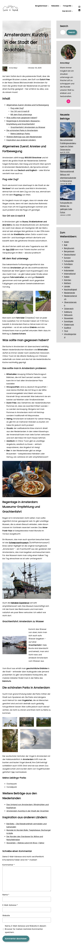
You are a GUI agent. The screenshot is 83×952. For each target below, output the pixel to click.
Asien (66, 242)
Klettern (67, 283)
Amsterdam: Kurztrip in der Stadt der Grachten (27, 811)
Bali (65, 245)
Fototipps (68, 264)
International (70, 273)
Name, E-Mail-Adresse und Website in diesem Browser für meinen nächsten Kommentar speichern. (25, 929)
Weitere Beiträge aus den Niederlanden (24, 136)
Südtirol (67, 327)
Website (6, 915)
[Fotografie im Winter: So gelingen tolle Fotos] (67, 193)
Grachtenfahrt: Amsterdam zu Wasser (28, 127)
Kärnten (67, 280)
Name (5, 894)
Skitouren (68, 315)
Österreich (68, 308)
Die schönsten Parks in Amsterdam (22, 130)
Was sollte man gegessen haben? (21, 117)
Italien (66, 277)
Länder (67, 286)
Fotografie (68, 261)
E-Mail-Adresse (10, 905)
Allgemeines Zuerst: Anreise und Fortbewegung (27, 105)
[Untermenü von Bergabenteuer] (48, 5)
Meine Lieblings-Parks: (20, 133)
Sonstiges (68, 321)
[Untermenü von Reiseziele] (60, 5)
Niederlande (69, 292)
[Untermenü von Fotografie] (72, 5)
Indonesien (69, 270)
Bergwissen (69, 251)
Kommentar (8, 864)
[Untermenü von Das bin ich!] (72, 11)
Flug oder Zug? (17, 108)
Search (72, 32)
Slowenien (68, 318)
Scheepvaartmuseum (19, 542)
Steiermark (69, 324)
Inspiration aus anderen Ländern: (21, 140)
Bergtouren (69, 248)
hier (13, 772)
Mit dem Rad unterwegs (21, 114)
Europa (67, 257)
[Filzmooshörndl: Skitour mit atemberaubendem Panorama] (67, 162)
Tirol (66, 331)
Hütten (67, 267)
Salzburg (68, 312)
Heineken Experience (20, 603)
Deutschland (69, 254)
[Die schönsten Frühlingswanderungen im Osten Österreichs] (67, 130)
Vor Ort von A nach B (20, 111)
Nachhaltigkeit (70, 289)
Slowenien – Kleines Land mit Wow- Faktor (25, 843)
